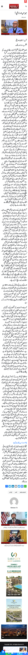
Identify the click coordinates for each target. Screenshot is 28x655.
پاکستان (10, 492)
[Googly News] (14, 6)
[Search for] (26, 7)
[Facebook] (25, 653)
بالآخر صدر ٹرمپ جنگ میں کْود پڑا (20, 443)
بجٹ (15, 492)
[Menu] (2, 7)
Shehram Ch (14, 508)
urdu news (22, 492)
